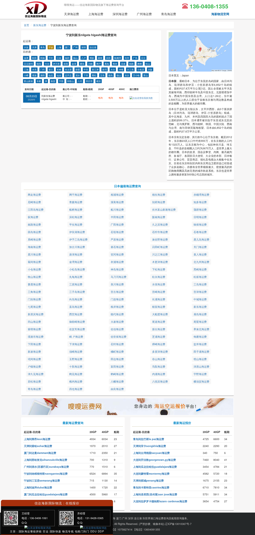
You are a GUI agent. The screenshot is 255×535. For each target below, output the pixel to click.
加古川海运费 (77, 247)
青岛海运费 (168, 14)
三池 (26, 69)
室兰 (51, 69)
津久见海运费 (35, 374)
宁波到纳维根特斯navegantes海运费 (46, 473)
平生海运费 (75, 224)
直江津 (95, 69)
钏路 (131, 63)
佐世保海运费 (118, 336)
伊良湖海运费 (77, 232)
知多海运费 (200, 202)
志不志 (68, 75)
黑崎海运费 (200, 269)
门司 (42, 69)
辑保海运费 (200, 224)
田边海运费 (117, 359)
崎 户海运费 (76, 336)
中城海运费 (200, 299)
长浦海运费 (158, 299)
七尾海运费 (34, 307)
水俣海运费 (158, 284)
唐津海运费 (75, 254)
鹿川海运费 (34, 254)
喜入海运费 (200, 254)
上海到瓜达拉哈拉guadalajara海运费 (155, 466)
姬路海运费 (34, 224)
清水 (77, 75)
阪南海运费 (158, 217)
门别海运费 (34, 299)
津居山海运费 (201, 366)
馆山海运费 (200, 359)
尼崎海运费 (34, 202)
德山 (118, 75)
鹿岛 (82, 63)
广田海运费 (117, 224)
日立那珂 (28, 63)
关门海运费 (200, 247)
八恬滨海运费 (160, 381)
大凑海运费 (117, 321)
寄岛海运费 (34, 389)
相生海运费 (158, 194)
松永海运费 (158, 277)
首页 (26, 25)
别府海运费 (158, 202)
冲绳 (121, 69)
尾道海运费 (158, 321)
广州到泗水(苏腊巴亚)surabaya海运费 (46, 466)
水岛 (34, 69)
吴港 (123, 63)
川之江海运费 (160, 254)
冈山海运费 (34, 321)
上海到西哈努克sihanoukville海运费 (45, 460)
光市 (127, 57)
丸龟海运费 (75, 277)
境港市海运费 (35, 336)
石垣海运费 (117, 232)
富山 (145, 75)
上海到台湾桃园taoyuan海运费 (151, 453)
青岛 (42, 47)
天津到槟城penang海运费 (148, 480)
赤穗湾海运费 (201, 194)
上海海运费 (95, 14)
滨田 (108, 57)
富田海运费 (117, 366)
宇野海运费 (200, 374)
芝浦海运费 (158, 336)
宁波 (51, 47)
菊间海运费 (34, 262)
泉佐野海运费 (160, 239)
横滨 (98, 81)
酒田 (42, 75)
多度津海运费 (160, 351)
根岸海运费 (117, 307)
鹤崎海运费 (117, 374)
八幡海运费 (117, 381)
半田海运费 (117, 217)
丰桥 (39, 81)
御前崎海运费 (77, 321)
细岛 (39, 63)
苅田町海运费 (160, 247)
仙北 (51, 75)
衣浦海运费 (117, 262)
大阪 (150, 69)
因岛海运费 (34, 232)
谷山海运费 (158, 359)
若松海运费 (34, 381)
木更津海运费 (160, 262)
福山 (75, 57)
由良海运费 (117, 389)
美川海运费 (117, 284)
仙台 (59, 75)
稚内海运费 (75, 381)
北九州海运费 (201, 262)
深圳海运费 (120, 14)
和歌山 (70, 81)
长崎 (59, 69)
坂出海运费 (158, 329)
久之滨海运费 (160, 224)
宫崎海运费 (158, 292)
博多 (92, 57)
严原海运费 (117, 239)
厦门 (67, 47)
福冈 (67, 57)
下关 (86, 75)
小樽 (26, 75)
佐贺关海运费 (77, 329)
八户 (83, 57)
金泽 (74, 63)
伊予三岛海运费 (78, 239)
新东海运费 (39, 25)
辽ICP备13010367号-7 (178, 524)
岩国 (65, 63)
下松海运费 (158, 269)
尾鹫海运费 (200, 321)
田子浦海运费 (201, 351)
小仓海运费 (34, 269)
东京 (127, 75)
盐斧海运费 (200, 344)
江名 (59, 57)
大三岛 (130, 69)
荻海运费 (33, 217)
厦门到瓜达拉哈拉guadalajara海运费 (46, 494)
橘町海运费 (117, 351)
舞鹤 (139, 63)
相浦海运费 (117, 194)
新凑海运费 (34, 351)
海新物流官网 (220, 14)
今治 (47, 63)
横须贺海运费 (201, 381)
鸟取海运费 (158, 366)
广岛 (135, 57)
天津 (34, 47)
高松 (94, 75)
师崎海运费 (158, 344)
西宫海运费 (75, 314)
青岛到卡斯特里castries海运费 (151, 487)
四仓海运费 (75, 389)
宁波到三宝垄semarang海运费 (42, 480)
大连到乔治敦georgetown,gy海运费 (154, 460)
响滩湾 (117, 57)
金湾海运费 (75, 262)
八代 (80, 81)
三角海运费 (34, 292)
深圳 (83, 47)
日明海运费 (200, 217)
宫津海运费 (200, 292)
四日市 (89, 81)
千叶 (51, 57)
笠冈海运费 (117, 254)
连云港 (93, 47)
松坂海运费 (200, 277)
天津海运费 (71, 14)
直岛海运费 (75, 307)
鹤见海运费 (75, 374)
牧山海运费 (34, 277)
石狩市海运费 (160, 232)
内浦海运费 (158, 374)
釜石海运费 (117, 247)
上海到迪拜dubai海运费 (38, 487)
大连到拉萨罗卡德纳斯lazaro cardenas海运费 (160, 501)
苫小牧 (136, 75)
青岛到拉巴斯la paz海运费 (148, 439)
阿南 (42, 57)
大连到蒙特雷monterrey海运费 (151, 473)
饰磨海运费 (200, 336)
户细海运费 (34, 366)
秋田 (34, 57)
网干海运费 (75, 194)
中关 (86, 69)
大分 (113, 69)
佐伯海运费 (117, 329)
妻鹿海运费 (34, 284)
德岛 (110, 75)
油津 (26, 57)
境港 (34, 75)
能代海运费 (117, 314)
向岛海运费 (75, 299)
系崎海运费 (34, 239)
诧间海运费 (34, 359)
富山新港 (28, 81)
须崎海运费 (75, 351)
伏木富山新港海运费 (164, 209)
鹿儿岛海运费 (201, 239)
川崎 (90, 63)
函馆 (100, 57)
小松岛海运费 (77, 269)
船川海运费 (117, 209)
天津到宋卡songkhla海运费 (149, 446)
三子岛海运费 (77, 292)
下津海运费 (75, 344)
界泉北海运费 (201, 329)
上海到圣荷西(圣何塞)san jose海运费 (155, 494)
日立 (143, 57)
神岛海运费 (117, 269)
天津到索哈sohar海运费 (38, 446)
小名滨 (140, 69)
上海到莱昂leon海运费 (37, 439)
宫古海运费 (117, 292)
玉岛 (102, 75)
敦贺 (53, 81)
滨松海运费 (75, 217)
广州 (75, 47)
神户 (98, 63)
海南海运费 (34, 247)
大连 (26, 47)
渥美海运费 (117, 202)
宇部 (61, 81)
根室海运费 (158, 307)
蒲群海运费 (200, 209)
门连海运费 (117, 299)
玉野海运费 (75, 359)
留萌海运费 (34, 329)
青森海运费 (75, 202)
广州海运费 (144, 14)
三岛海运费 (200, 284)
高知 (107, 63)
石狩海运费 (117, 344)
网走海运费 (34, 194)
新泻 (104, 69)
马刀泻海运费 (118, 277)
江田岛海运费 (35, 209)
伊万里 (56, 63)
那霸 (77, 69)
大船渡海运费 (160, 314)
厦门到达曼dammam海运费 (40, 453)
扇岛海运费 (200, 314)
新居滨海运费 (35, 314)
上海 (59, 47)
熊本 (115, 63)
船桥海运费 (75, 209)
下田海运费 (34, 344)
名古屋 (68, 69)
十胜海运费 (75, 366)
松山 (148, 63)
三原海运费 (75, 284)
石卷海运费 (200, 232)
